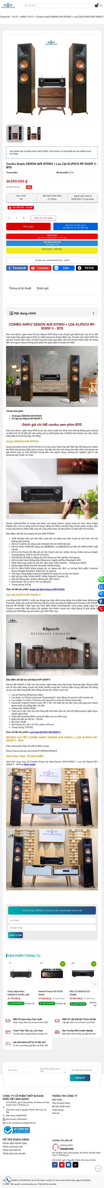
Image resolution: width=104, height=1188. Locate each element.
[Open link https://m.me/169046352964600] (101, 594)
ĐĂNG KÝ (80, 1077)
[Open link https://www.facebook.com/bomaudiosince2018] (17, 268)
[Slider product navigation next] (95, 984)
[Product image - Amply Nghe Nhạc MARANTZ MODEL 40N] (21, 973)
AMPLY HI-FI (27, 16)
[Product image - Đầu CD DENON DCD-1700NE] (83, 973)
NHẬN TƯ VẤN (15, 935)
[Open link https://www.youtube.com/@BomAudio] (40, 268)
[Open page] (8, 5)
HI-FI (16, 16)
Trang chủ (6, 16)
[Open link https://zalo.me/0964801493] (64, 268)
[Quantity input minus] (9, 218)
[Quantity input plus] (24, 218)
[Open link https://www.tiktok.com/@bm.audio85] (87, 268)
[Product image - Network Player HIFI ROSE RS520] (52, 973)
